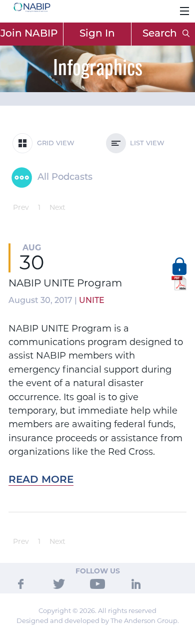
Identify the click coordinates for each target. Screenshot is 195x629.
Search (161, 34)
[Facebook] (21, 582)
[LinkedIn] (136, 582)
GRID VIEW (53, 143)
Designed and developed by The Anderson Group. (97, 620)
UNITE (91, 301)
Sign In (97, 34)
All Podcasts (63, 177)
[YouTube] (97, 582)
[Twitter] (59, 582)
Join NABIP (29, 34)
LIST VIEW (145, 143)
